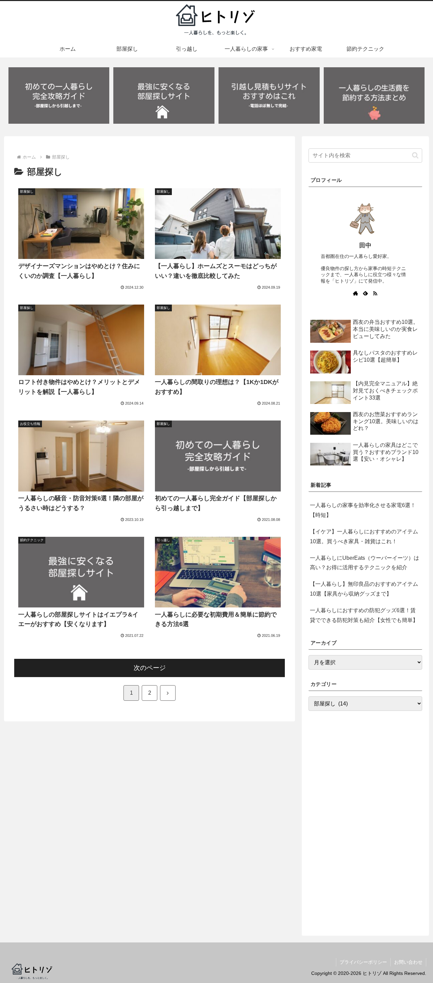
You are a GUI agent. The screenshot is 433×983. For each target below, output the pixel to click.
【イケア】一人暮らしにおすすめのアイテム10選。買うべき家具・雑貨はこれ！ (364, 536)
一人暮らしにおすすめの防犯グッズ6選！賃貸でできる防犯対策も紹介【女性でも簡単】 (364, 615)
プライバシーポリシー (363, 962)
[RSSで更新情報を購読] (375, 293)
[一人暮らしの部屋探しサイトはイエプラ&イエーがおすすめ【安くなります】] (163, 95)
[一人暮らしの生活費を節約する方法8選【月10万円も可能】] (374, 95)
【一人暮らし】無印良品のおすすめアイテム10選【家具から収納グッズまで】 (364, 589)
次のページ (150, 667)
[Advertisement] (365, 819)
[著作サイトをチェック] (355, 293)
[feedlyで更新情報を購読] (365, 293)
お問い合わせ (408, 962)
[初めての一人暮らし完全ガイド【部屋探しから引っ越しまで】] (58, 95)
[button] (415, 155)
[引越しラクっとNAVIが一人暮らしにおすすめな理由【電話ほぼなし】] (269, 95)
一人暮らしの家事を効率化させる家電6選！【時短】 (363, 510)
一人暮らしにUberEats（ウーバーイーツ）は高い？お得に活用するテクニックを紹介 (364, 563)
